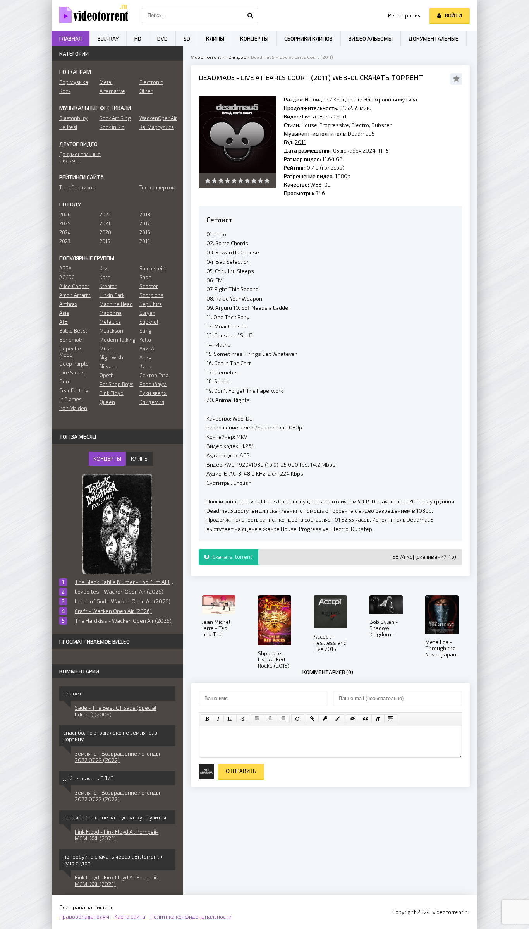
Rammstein (152, 268)
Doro (65, 381)
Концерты (346, 99)
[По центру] (270, 718)
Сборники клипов (308, 38)
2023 (64, 241)
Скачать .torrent (231, 556)
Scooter (148, 286)
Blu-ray (108, 38)
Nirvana (108, 366)
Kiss (104, 268)
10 (267, 180)
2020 (105, 232)
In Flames (70, 399)
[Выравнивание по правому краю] (283, 718)
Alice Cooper (74, 286)
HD (137, 38)
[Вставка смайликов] (297, 718)
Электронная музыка (390, 99)
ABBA (65, 268)
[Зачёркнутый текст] (242, 718)
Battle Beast (73, 331)
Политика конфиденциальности (191, 916)
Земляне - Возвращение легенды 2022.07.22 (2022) (117, 756)
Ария (145, 357)
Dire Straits (72, 372)
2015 (144, 241)
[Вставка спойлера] (390, 718)
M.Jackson (111, 331)
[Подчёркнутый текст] (230, 718)
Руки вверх (153, 393)
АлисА (146, 348)
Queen (107, 402)
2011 (321, 77)
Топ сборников (77, 187)
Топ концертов (157, 187)
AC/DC (67, 277)
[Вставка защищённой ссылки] (324, 718)
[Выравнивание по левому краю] (257, 718)
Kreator (108, 286)
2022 (105, 214)
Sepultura (150, 304)
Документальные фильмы (77, 157)
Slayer (147, 313)
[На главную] (90, 15)
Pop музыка (73, 82)
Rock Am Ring (115, 118)
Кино (145, 366)
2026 (65, 214)
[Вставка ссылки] (312, 718)
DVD (162, 38)
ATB (63, 322)
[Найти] (250, 15)
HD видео (235, 57)
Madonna (111, 313)
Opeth (107, 375)
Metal (106, 82)
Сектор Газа (153, 375)
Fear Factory (73, 390)
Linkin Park (112, 295)
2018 (144, 214)
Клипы (215, 38)
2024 (65, 232)
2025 (64, 223)
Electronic (151, 82)
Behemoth (71, 340)
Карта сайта (129, 916)
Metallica (110, 322)
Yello (145, 340)
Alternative (112, 91)
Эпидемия (151, 402)
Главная (70, 38)
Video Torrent (206, 57)
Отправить (241, 771)
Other (146, 91)
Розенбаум (153, 384)
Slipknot (148, 322)
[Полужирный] (207, 718)
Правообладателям (84, 916)
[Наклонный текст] (218, 718)
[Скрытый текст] (352, 718)
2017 (144, 223)
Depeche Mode (70, 351)
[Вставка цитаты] (365, 718)
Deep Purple (74, 364)
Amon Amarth (75, 295)
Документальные (434, 38)
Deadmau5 (217, 77)
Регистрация (404, 15)
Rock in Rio (112, 127)
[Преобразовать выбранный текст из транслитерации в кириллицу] (378, 718)
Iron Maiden (73, 408)
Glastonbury (73, 118)
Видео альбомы (371, 38)
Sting (145, 331)
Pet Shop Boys (117, 384)
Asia (64, 313)
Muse (106, 348)
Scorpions (151, 295)
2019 (105, 241)
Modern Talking (118, 340)
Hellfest (68, 127)
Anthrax (68, 304)
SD (187, 38)
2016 (144, 232)
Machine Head (116, 304)
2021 (105, 223)
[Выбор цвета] (337, 718)
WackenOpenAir (157, 118)
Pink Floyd (112, 393)
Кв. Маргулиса (156, 127)
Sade (145, 277)
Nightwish (111, 357)
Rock (64, 91)
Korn (105, 277)
